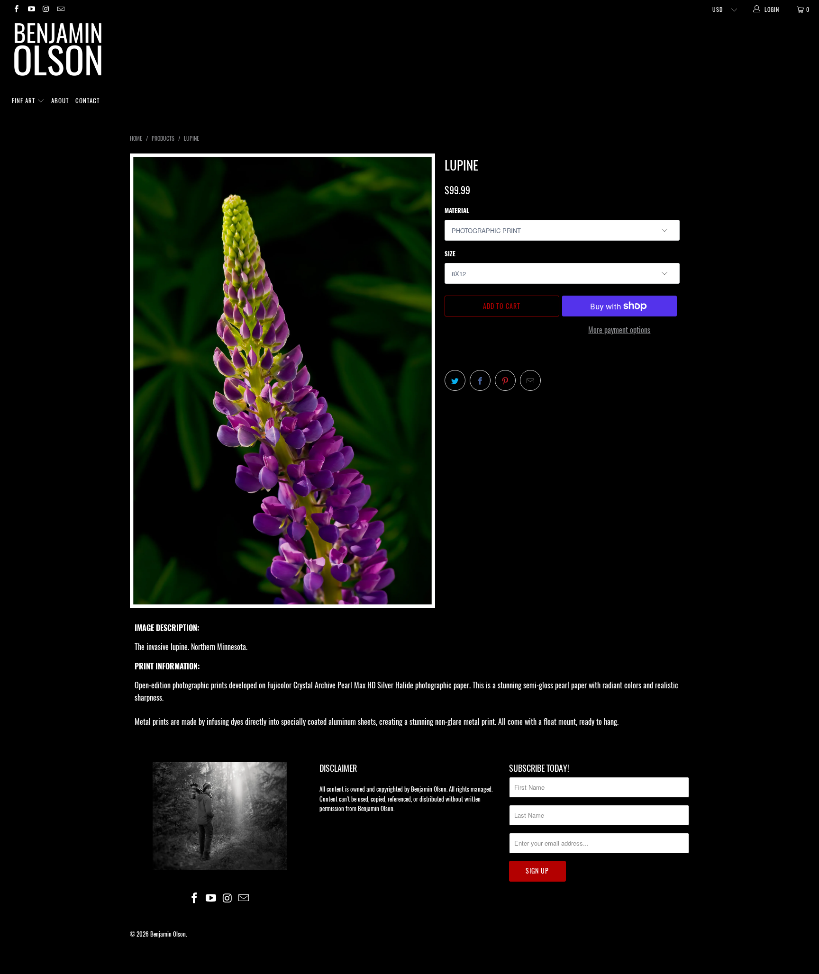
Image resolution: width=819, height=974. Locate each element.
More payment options (619, 329)
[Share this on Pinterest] (505, 380)
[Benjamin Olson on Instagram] (46, 9)
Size (450, 253)
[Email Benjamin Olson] (60, 9)
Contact (87, 100)
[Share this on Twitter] (455, 380)
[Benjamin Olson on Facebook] (16, 9)
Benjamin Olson (168, 933)
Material (457, 210)
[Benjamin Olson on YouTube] (31, 9)
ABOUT (60, 100)
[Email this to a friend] (530, 380)
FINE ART (24, 100)
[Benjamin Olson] (414, 51)
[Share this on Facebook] (480, 380)
